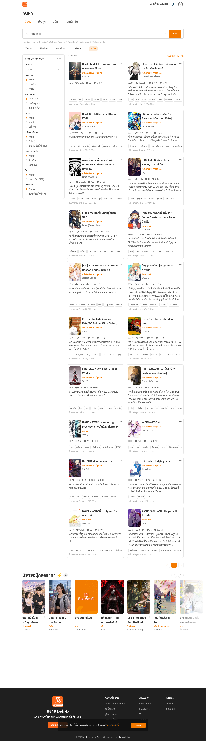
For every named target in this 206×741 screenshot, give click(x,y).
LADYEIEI (145, 278)
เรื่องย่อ (79, 48)
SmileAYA (26, 629)
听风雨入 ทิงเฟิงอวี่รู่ (135, 629)
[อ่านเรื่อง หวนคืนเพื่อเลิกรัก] (165, 597)
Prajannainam (80, 629)
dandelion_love (148, 430)
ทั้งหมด (28, 48)
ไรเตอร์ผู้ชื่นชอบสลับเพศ (151, 76)
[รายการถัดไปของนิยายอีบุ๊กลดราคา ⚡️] (181, 575)
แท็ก (93, 48)
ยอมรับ (138, 725)
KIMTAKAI (158, 629)
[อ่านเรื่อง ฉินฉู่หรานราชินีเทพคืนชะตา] (60, 597)
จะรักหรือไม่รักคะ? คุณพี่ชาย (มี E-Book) (31, 620)
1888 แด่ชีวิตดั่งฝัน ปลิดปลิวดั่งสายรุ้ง (136, 620)
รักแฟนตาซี (146, 226)
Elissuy (85, 434)
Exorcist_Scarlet (89, 126)
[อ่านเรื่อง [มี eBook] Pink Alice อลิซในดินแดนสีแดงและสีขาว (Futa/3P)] (112, 597)
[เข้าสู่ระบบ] (180, 4)
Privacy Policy (124, 737)
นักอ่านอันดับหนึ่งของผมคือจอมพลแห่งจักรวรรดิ (189, 620)
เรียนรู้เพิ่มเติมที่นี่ (112, 725)
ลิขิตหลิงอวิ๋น (54, 629)
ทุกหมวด (31, 69)
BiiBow (85, 331)
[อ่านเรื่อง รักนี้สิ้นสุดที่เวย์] (86, 597)
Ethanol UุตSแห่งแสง (150, 381)
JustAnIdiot (146, 469)
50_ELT (85, 381)
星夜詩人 (85, 76)
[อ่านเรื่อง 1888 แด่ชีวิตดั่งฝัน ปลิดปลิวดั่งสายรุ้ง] (138, 597)
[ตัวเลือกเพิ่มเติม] (121, 63)
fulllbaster (146, 229)
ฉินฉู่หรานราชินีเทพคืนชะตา (57, 620)
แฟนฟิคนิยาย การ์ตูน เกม (92, 73)
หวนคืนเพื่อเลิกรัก (162, 620)
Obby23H (146, 331)
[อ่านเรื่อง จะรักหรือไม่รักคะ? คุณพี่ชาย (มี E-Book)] (33, 597)
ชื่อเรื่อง (44, 48)
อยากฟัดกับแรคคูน (89, 177)
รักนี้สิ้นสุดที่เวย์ (83, 618)
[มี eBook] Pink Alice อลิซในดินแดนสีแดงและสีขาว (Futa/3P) (110, 620)
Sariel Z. (104, 629)
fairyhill (145, 172)
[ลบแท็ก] (40, 33)
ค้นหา (174, 33)
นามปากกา (61, 48)
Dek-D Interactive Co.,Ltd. (92, 737)
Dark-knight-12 (148, 126)
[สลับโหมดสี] (173, 4)
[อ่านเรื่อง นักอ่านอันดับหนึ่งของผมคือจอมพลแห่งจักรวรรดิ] (191, 597)
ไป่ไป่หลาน (184, 629)
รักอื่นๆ (85, 431)
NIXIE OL (86, 469)
